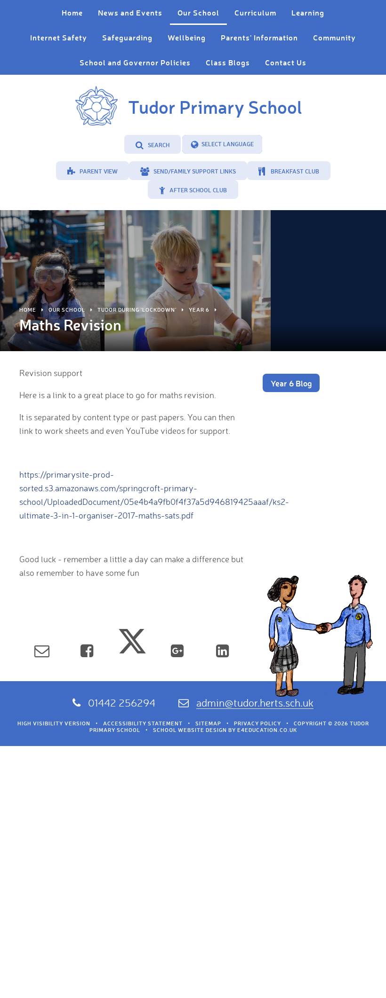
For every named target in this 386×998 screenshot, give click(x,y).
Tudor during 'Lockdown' (137, 309)
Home (27, 309)
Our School (66, 309)
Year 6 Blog (291, 383)
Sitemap (208, 723)
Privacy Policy (257, 723)
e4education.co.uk (267, 730)
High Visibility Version (53, 723)
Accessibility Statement (143, 723)
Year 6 (199, 309)
